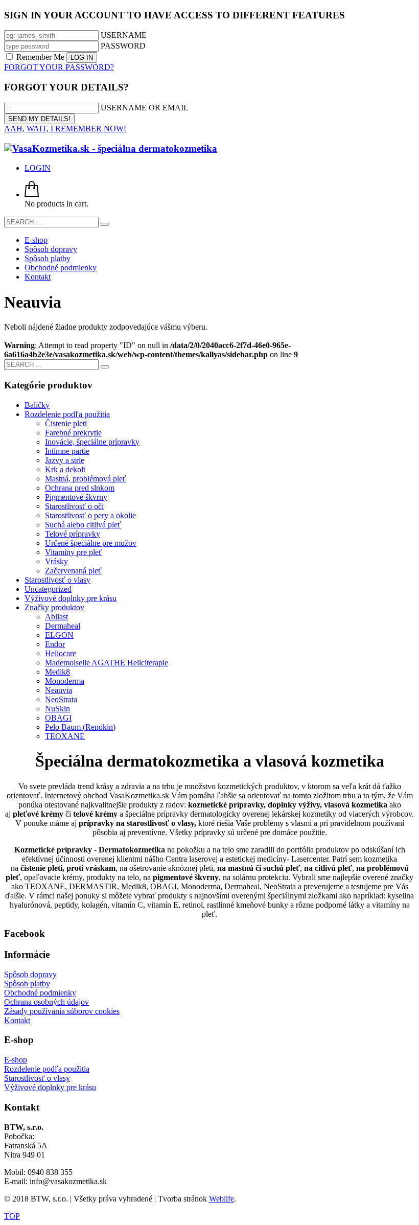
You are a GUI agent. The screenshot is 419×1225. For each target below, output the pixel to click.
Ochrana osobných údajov (46, 1002)
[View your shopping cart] (32, 194)
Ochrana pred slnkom (79, 487)
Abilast (56, 616)
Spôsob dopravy (30, 974)
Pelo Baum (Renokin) (80, 727)
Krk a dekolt (65, 469)
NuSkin (57, 708)
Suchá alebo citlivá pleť (83, 524)
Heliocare (60, 653)
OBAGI (58, 717)
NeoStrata (61, 699)
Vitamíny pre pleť (73, 552)
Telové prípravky (72, 533)
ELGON (59, 635)
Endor (55, 644)
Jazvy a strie (64, 460)
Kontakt (17, 1020)
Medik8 (57, 671)
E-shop (15, 1059)
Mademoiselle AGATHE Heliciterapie (106, 662)
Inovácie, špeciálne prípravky (92, 441)
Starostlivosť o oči (74, 506)
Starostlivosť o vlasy (57, 579)
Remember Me (40, 57)
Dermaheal (62, 625)
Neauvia (58, 690)
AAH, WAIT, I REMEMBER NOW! (65, 128)
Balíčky (37, 405)
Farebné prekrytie (73, 432)
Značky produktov (54, 607)
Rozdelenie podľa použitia (67, 414)
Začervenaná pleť (73, 570)
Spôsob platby (27, 983)
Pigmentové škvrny (76, 497)
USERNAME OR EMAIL (145, 107)
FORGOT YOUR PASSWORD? (59, 67)
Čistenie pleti (66, 423)
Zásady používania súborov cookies (62, 1011)
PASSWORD (123, 45)
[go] (105, 224)
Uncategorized (48, 589)
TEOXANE (65, 736)
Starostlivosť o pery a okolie (90, 515)
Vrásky (56, 561)
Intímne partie (67, 451)
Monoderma (64, 681)
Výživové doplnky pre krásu (71, 598)
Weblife (221, 1198)
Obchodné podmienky (40, 992)
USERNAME (124, 35)
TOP (12, 1216)
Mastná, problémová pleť (85, 478)
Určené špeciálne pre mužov (90, 543)
